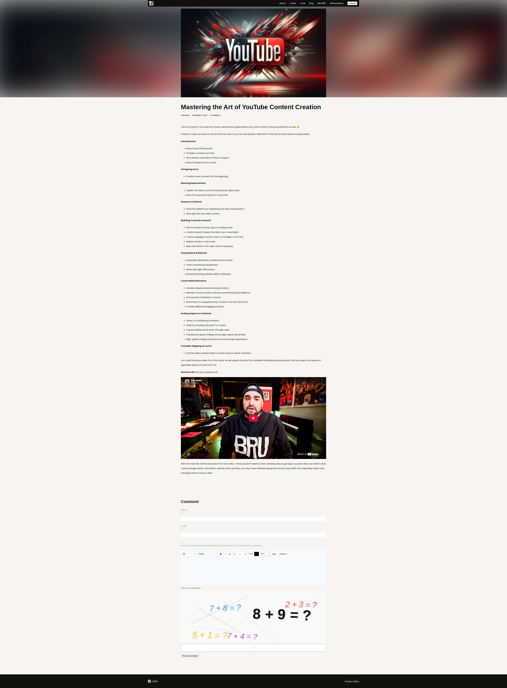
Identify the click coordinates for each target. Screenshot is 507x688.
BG (262, 553)
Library (282, 3)
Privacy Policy (352, 681)
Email (183, 526)
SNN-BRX (321, 3)
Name (184, 510)
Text (250, 553)
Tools (302, 3)
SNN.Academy (337, 3)
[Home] (151, 3)
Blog (311, 3)
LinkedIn (352, 3)
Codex (293, 3)
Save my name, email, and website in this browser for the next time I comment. (222, 545)
